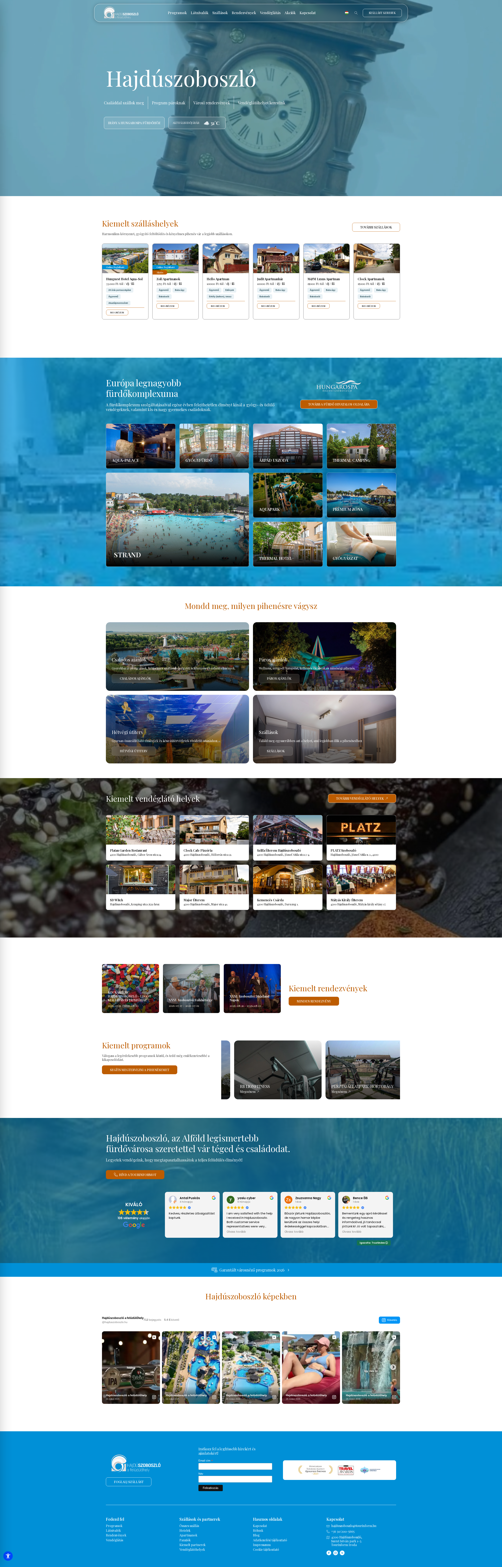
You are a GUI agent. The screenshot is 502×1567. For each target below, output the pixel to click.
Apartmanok (188, 1535)
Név (200, 1473)
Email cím (205, 1460)
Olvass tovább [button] (236, 1232)
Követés (392, 1319)
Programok (177, 13)
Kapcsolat (308, 13)
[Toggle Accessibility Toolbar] (8, 1556)
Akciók (290, 13)
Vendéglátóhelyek (192, 1549)
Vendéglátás (270, 13)
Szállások (220, 13)
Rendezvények (244, 13)
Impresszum (262, 1545)
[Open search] (356, 13)
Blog (256, 1535)
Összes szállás (189, 1526)
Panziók (185, 1540)
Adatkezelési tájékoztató (270, 1540)
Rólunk (258, 1530)
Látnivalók (199, 13)
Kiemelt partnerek (192, 1545)
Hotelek (184, 1530)
